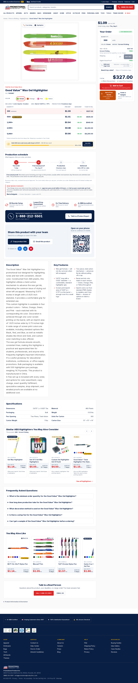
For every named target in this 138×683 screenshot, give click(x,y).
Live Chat (105, 2)
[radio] (20, 98)
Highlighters (24, 18)
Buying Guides (116, 643)
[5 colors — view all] (64, 557)
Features (127, 2)
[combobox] (66, 7)
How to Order (35, 649)
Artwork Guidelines (37, 652)
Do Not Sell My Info (39, 678)
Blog (58, 652)
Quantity (104, 36)
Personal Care (93, 13)
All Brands (6, 655)
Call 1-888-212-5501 (44, 593)
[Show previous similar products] (87, 431)
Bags (39, 13)
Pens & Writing (14, 18)
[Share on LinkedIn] (25, 249)
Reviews (114, 652)
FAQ (85, 643)
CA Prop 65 (51, 678)
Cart (133, 2)
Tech (102, 13)
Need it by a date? (116, 70)
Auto (26, 13)
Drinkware (47, 13)
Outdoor (76, 13)
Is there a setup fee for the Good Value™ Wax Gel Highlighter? (35, 515)
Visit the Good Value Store (13, 87)
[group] (49, 456)
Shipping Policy (89, 646)
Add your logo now (116, 65)
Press (59, 649)
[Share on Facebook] (20, 249)
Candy (55, 13)
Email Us (60, 593)
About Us (60, 643)
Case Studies (115, 649)
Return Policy (89, 649)
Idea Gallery (115, 646)
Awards (33, 13)
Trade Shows (118, 13)
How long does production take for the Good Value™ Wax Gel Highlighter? (40, 502)
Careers (60, 646)
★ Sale (127, 13)
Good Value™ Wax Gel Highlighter (40, 18)
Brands (120, 2)
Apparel (19, 13)
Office (68, 13)
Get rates (128, 56)
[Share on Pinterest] (31, 249)
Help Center (34, 646)
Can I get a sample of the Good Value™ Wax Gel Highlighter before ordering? (41, 521)
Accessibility (28, 678)
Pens (83, 13)
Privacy (86, 652)
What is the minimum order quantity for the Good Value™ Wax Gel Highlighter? (42, 496)
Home (62, 13)
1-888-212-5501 (29, 216)
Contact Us (34, 643)
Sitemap (59, 678)
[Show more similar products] (91, 431)
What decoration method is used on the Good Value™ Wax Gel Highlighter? (41, 509)
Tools (108, 13)
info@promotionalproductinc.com (26, 675)
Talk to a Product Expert (80, 216)
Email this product (43, 241)
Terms (20, 678)
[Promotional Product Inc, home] (15, 7)
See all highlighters (83, 481)
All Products (8, 13)
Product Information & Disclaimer (16, 602)
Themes (114, 2)
